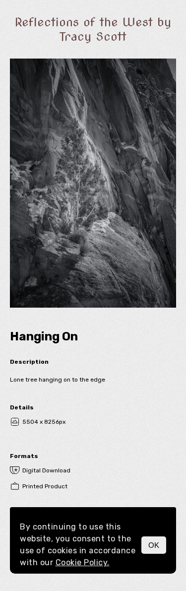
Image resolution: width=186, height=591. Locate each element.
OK (153, 545)
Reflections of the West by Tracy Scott (93, 29)
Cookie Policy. (83, 562)
